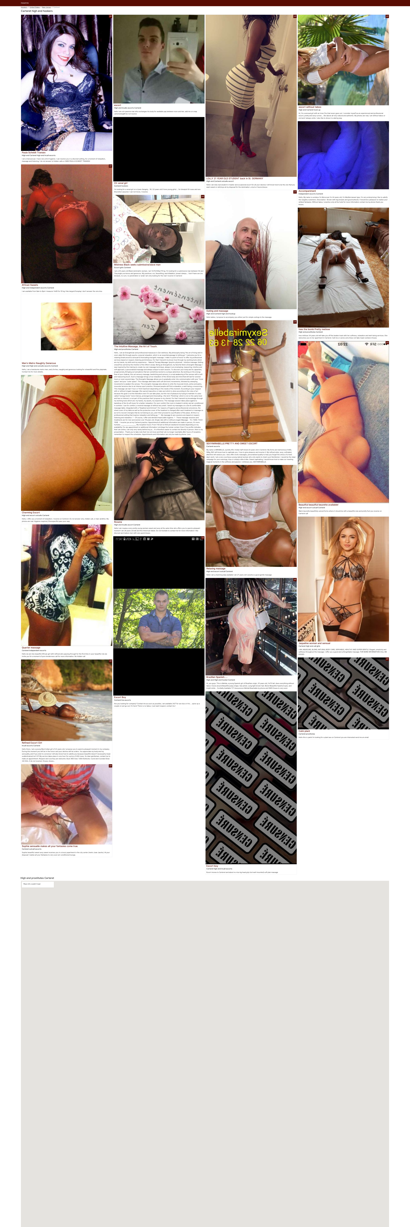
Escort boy (212, 866)
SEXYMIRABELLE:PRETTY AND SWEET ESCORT (232, 443)
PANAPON (25, 3)
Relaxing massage (215, 568)
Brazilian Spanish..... (217, 677)
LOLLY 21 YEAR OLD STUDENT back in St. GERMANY (234, 178)
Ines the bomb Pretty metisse (314, 329)
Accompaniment (307, 191)
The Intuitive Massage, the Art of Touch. (135, 346)
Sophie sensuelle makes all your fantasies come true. (50, 846)
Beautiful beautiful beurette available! (318, 504)
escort (117, 105)
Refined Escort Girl (32, 742)
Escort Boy (120, 697)
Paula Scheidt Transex (33, 152)
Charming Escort (31, 512)
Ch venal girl (120, 183)
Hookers (24, 7)
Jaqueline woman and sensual (314, 643)
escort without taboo (310, 107)
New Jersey (46, 7)
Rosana (118, 522)
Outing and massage (217, 311)
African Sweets (30, 285)
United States (35, 7)
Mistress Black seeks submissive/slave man (137, 264)
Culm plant (304, 731)
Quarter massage (31, 647)
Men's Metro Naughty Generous (39, 363)
